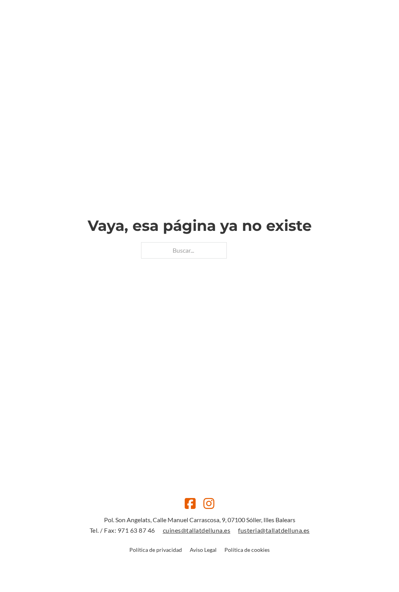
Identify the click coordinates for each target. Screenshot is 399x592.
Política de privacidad (155, 549)
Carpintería (209, 40)
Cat (332, 41)
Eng (345, 41)
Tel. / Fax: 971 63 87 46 (122, 530)
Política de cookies (247, 549)
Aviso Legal (203, 549)
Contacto (251, 40)
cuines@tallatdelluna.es (197, 530)
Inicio (140, 40)
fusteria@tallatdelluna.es (274, 530)
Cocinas (170, 40)
